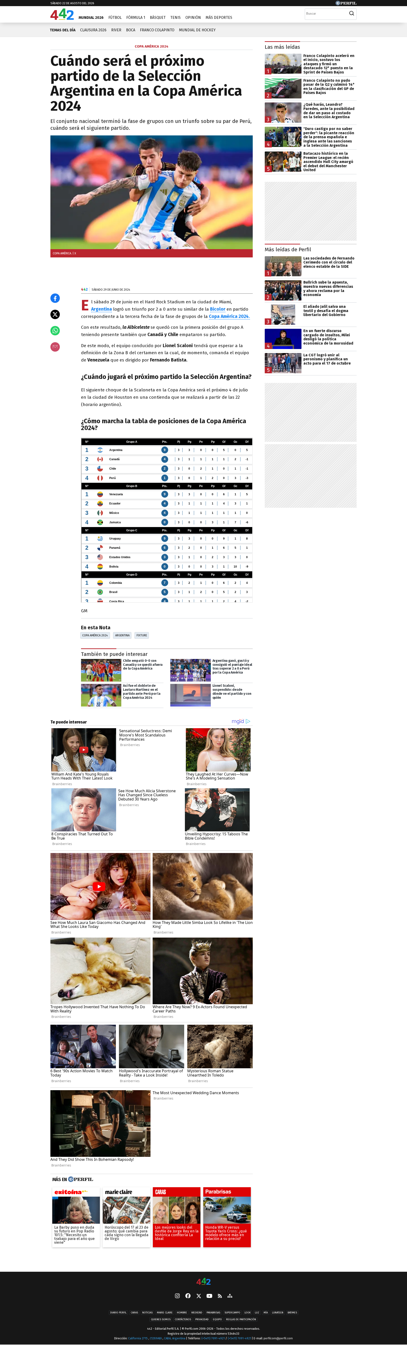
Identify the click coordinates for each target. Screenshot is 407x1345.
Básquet (158, 17)
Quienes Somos (161, 1319)
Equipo (217, 1319)
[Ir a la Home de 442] (62, 18)
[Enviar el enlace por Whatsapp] (55, 330)
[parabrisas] (227, 1193)
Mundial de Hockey (197, 30)
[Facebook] (188, 1296)
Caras (134, 1312)
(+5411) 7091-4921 (213, 1338)
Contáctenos (183, 1319)
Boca (130, 30)
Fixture (142, 635)
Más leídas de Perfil (288, 249)
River (116, 30)
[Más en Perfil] (80, 1179)
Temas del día (62, 30)
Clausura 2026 (93, 30)
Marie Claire (165, 1312)
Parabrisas (213, 1312)
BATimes (292, 1312)
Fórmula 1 (135, 17)
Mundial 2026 (91, 17)
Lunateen (277, 1312)
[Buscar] (351, 13)
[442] (203, 1282)
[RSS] (220, 1296)
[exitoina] (76, 1193)
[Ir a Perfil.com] (346, 4)
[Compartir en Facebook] (55, 298)
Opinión (193, 17)
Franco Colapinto (157, 30)
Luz (257, 1312)
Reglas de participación (241, 1319)
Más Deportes (219, 17)
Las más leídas (282, 47)
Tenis (175, 17)
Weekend (196, 1312)
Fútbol (115, 17)
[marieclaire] (126, 1193)
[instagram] (177, 1296)
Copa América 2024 (95, 635)
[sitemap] (230, 1296)
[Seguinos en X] (198, 1296)
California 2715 (138, 1338)
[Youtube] (209, 1296)
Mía (266, 1312)
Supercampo (232, 1312)
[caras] (176, 1193)
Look (247, 1312)
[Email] (55, 347)
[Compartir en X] (55, 314)
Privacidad (202, 1319)
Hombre (182, 1312)
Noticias (147, 1312)
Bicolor (217, 309)
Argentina (101, 309)
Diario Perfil (118, 1312)
